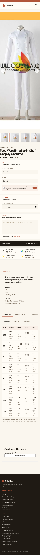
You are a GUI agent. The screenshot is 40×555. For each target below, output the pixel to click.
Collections (5, 516)
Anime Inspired (6, 522)
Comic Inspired (6, 525)
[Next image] (37, 71)
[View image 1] (4, 137)
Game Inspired (6, 527)
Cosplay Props (6, 536)
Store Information (7, 499)
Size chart (7, 314)
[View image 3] (25, 137)
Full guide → (21, 423)
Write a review (20, 455)
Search (4, 494)
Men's (17, 321)
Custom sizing (20, 314)
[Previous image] (3, 71)
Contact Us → (6, 508)
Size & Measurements (8, 502)
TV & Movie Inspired (8, 530)
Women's (7, 321)
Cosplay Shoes (6, 538)
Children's (26, 321)
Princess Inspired (7, 519)
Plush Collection (7, 544)
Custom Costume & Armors (10, 533)
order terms (16, 236)
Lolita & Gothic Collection (9, 541)
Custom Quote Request (9, 497)
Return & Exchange (7, 505)
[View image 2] (15, 137)
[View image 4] (35, 137)
